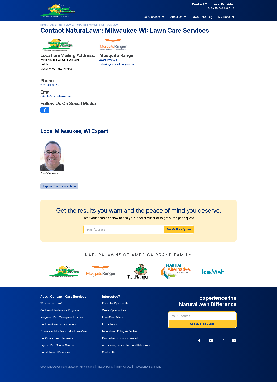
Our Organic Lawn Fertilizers (56, 338)
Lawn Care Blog (202, 17)
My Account (226, 17)
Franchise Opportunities (116, 303)
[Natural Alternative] (175, 271)
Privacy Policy (105, 366)
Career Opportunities (114, 310)
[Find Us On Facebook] (44, 110)
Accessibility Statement (147, 366)
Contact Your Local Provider (213, 4)
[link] (45, 110)
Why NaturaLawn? (51, 303)
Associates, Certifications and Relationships (127, 345)
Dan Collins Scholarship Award (120, 338)
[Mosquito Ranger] (101, 272)
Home (43, 25)
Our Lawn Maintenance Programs (59, 310)
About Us (176, 17)
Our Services (152, 17)
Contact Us (108, 352)
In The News (109, 324)
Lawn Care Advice (112, 317)
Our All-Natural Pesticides (55, 352)
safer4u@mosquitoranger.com (116, 64)
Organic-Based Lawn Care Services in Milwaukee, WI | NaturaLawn (84, 25)
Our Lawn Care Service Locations (59, 324)
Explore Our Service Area (59, 186)
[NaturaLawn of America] (64, 271)
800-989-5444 (226, 8)
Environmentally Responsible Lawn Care (63, 331)
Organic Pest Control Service (57, 345)
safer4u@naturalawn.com (55, 96)
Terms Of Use (123, 366)
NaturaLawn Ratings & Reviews (120, 331)
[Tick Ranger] (138, 272)
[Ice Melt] (212, 272)
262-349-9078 (49, 85)
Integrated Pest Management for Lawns (63, 317)
